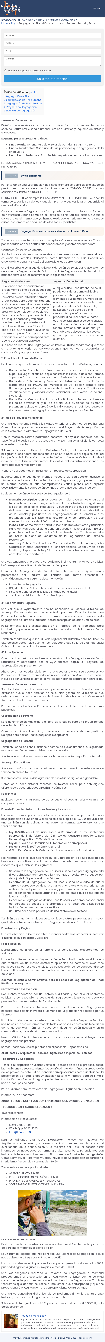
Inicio (4, 23)
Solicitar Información (52, 79)
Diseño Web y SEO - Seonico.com (75, 1337)
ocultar (34, 92)
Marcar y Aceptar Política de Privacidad (30, 70)
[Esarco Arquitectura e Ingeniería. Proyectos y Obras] (11, 8)
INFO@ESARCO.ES (20, 1132)
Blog (13, 23)
